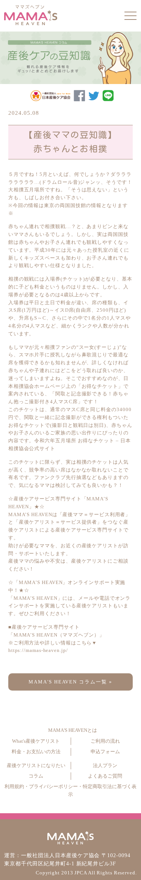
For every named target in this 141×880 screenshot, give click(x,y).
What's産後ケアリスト (36, 741)
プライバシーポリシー (53, 786)
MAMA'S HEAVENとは (72, 730)
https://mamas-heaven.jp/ (38, 650)
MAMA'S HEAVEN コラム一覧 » (71, 682)
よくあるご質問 (105, 776)
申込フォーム (105, 751)
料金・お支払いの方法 (36, 751)
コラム (36, 776)
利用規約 (14, 786)
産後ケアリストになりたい (36, 765)
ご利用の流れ (105, 741)
